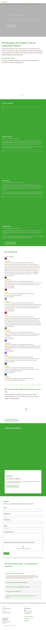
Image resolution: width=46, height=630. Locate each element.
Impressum (26, 620)
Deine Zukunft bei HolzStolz (11, 420)
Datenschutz (26, 618)
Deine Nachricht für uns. (9, 531)
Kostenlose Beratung (10, 243)
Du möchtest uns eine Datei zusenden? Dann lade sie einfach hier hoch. (19, 542)
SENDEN (6, 553)
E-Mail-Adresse (7, 513)
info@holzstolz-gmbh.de (6, 612)
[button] (3, 447)
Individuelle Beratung (13, 17)
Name (5, 507)
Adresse (6, 525)
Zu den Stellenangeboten (12, 486)
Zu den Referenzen (11, 26)
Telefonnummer (7, 519)
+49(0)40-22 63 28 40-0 (6, 608)
